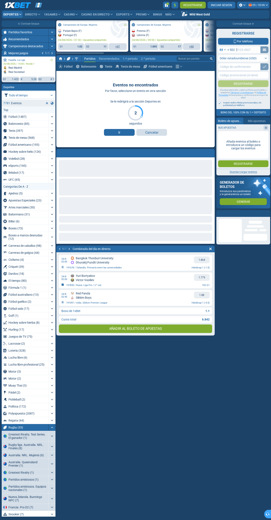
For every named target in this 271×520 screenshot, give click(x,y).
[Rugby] (68, 58)
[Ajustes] (242, 5)
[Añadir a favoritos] (52, 60)
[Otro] (179, 66)
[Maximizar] (51, 32)
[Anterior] (42, 53)
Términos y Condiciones (241, 92)
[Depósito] (174, 5)
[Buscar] (211, 58)
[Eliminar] (210, 152)
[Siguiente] (52, 53)
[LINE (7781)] (60, 58)
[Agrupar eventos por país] (52, 103)
